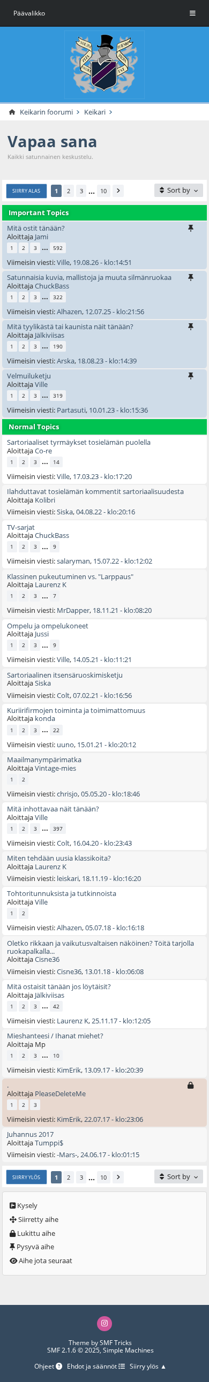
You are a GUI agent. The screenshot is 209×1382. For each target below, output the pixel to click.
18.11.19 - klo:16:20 (111, 878)
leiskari (68, 878)
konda (45, 718)
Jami (41, 236)
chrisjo (67, 794)
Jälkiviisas (49, 335)
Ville (63, 262)
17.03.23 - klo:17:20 (102, 476)
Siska (65, 512)
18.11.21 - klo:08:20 (122, 610)
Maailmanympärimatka (44, 759)
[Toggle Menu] (193, 13)
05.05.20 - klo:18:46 (110, 794)
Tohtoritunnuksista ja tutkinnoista (61, 893)
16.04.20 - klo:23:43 (102, 843)
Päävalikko (29, 13)
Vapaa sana (53, 141)
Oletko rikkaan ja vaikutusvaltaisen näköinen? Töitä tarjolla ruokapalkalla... (100, 947)
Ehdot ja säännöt (92, 1367)
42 (56, 1006)
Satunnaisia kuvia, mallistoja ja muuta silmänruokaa (89, 277)
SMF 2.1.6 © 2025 (73, 1350)
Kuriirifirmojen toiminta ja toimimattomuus (76, 710)
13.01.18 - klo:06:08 (114, 971)
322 (58, 297)
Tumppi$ (49, 1143)
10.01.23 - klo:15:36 (118, 410)
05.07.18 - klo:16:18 (114, 927)
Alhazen (69, 311)
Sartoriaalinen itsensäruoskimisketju (65, 675)
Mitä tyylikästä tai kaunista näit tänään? (70, 326)
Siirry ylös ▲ (148, 1367)
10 (103, 191)
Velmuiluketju (29, 376)
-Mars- (67, 1154)
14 (56, 462)
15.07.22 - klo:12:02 (122, 561)
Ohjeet (45, 1367)
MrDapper (73, 610)
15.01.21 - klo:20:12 (106, 744)
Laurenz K (50, 584)
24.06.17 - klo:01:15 (109, 1154)
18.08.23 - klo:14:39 (107, 361)
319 (58, 395)
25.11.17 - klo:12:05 (121, 1021)
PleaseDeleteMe (60, 1093)
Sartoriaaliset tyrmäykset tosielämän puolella (79, 442)
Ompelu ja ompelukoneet (47, 626)
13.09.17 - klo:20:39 (113, 1070)
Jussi (42, 634)
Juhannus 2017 (30, 1134)
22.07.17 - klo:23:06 (113, 1119)
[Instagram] (104, 1323)
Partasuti (71, 410)
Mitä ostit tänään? (36, 228)
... (91, 190)
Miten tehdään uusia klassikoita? (59, 858)
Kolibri (45, 500)
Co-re (43, 450)
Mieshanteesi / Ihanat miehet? (55, 1036)
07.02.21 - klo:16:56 (102, 695)
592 (58, 248)
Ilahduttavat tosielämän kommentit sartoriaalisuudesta (95, 491)
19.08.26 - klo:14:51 (102, 262)
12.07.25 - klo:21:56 (114, 311)
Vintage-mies (55, 768)
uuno (65, 744)
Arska (65, 361)
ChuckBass (52, 286)
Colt (63, 695)
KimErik (69, 1070)
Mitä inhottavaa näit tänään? (53, 809)
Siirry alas (26, 190)
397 (58, 828)
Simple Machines (128, 1350)
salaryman (73, 561)
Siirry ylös (26, 1177)
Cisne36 (47, 959)
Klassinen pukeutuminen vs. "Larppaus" (70, 576)
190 (58, 346)
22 (56, 730)
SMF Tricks (116, 1342)
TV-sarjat (21, 527)
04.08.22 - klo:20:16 (105, 512)
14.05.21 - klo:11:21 (102, 659)
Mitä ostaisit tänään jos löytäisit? (59, 986)
